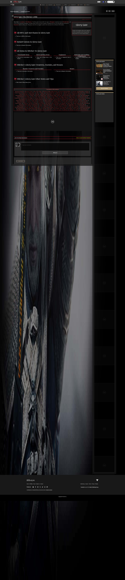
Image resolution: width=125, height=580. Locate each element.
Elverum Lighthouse (74, 100)
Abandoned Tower (28, 91)
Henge (45, 105)
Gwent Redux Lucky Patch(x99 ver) (107, 71)
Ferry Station (40, 102)
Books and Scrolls (67, 94)
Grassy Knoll (86, 103)
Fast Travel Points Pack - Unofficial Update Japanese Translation (107, 65)
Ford (61, 102)
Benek (21, 94)
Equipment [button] (73, 4)
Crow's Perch (72, 98)
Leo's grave (59, 109)
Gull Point (57, 104)
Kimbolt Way (34, 109)
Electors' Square (65, 100)
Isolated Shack (31, 108)
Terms (90, 483)
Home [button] (43, 4)
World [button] (80, 4)
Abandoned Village (38, 91)
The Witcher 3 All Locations (52, 89)
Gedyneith (64, 103)
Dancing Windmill (22, 99)
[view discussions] (107, 11)
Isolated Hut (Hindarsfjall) (85, 107)
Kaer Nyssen (69, 108)
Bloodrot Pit (43, 94)
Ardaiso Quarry (31, 92)
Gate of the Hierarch (56, 103)
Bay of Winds (86, 92)
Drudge (28, 100)
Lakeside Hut (48, 109)
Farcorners (16, 24)
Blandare (38, 94)
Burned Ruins (73, 95)
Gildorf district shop (78, 103)
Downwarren (64, 99)
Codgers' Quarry (63, 96)
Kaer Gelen (50, 108)
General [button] (50, 4)
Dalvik (88, 98)
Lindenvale (71, 109)
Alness (87, 91)
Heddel (40, 105)
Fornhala (71, 102)
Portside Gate (66, 22)
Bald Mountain (59, 92)
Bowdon (32, 95)
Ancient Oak (24, 92)
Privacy (93, 483)
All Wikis (31, 483)
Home (28, 483)
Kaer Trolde (76, 108)
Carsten (28, 96)
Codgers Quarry (71, 96)
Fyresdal (35, 103)
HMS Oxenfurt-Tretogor (73, 105)
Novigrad (52, 22)
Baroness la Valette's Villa (76, 92)
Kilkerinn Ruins (28, 109)
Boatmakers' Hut (59, 94)
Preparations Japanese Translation (106, 77)
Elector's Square (57, 100)
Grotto (40, 104)
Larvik (54, 109)
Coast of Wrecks (55, 96)
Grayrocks (21, 104)
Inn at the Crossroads (61, 107)
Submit (55, 152)
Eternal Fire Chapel (21, 102)
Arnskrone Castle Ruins (50, 92)
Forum (34, 483)
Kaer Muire (63, 108)
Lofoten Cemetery (83, 109)
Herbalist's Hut (51, 105)
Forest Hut (65, 102)
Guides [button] (87, 4)
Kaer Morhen (57, 108)
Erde (81, 100)
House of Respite (33, 107)
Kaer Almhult (38, 108)
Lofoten (76, 109)
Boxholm (37, 95)
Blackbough (32, 94)
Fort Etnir (76, 102)
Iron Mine (70, 107)
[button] (99, 2)
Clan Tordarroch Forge (40, 96)
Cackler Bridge (85, 95)
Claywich (48, 96)
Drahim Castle (82, 99)
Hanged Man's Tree (72, 104)
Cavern (32, 96)
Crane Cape (84, 96)
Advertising (82, 483)
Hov (40, 107)
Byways (78, 95)
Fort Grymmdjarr (82, 102)
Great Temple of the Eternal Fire (31, 104)
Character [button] (58, 4)
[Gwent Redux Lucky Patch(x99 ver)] (99, 71)
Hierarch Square (58, 105)
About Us (38, 483)
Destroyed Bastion (39, 99)
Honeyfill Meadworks (19, 107)
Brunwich (60, 95)
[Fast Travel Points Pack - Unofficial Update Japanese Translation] (99, 65)
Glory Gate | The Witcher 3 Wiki (25, 17)
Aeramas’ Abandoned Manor (78, 91)
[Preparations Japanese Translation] (99, 77)
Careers (86, 483)
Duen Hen (41, 100)
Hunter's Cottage (45, 107)
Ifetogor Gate (53, 107)
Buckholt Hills (66, 95)
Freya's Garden (18, 103)
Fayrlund (35, 102)
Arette (37, 92)
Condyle (78, 96)
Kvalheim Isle (41, 109)
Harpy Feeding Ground (21, 105)
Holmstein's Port (83, 105)
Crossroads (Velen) (51, 98)
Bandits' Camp (67, 92)
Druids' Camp (34, 100)
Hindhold (65, 105)
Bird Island (26, 94)
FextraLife (83, 487)
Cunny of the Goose (81, 98)
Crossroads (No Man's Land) (40, 98)
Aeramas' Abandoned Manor (65, 91)
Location (22, 22)
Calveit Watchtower (21, 96)
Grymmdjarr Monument (48, 104)
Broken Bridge (54, 95)
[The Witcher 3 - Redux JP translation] (99, 83)
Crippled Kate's (18, 98)
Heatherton (35, 105)
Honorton (27, 107)
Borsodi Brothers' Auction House (22, 95)
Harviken (30, 105)
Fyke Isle (30, 103)
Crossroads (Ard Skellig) (27, 98)
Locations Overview (25, 11)
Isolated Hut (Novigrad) (22, 108)
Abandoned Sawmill (19, 91)
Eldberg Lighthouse (48, 100)
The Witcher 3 (29, 22)
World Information (14, 11)
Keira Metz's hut (20, 109)
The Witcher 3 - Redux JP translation (107, 83)
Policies (96, 483)
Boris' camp (81, 94)
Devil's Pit (47, 99)
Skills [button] (65, 4)
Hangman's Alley (81, 104)
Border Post (75, 94)
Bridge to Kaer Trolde (44, 95)
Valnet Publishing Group (93, 487)
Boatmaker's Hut (50, 94)
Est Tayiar (86, 100)
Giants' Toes (69, 103)
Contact (41, 483)
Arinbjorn (42, 92)
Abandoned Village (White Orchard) (50, 91)
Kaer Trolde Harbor (84, 108)
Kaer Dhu (44, 108)
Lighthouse (65, 109)
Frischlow (25, 103)
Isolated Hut (75, 107)
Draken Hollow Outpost (21, 100)
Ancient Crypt (17, 92)
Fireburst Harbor (48, 102)
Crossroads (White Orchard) (62, 98)
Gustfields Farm (63, 104)
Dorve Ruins (57, 99)
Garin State (47, 103)
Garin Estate (41, 103)
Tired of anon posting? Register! (83, 137)
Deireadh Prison (30, 99)
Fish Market (55, 102)
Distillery (52, 99)
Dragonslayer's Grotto (72, 99)
